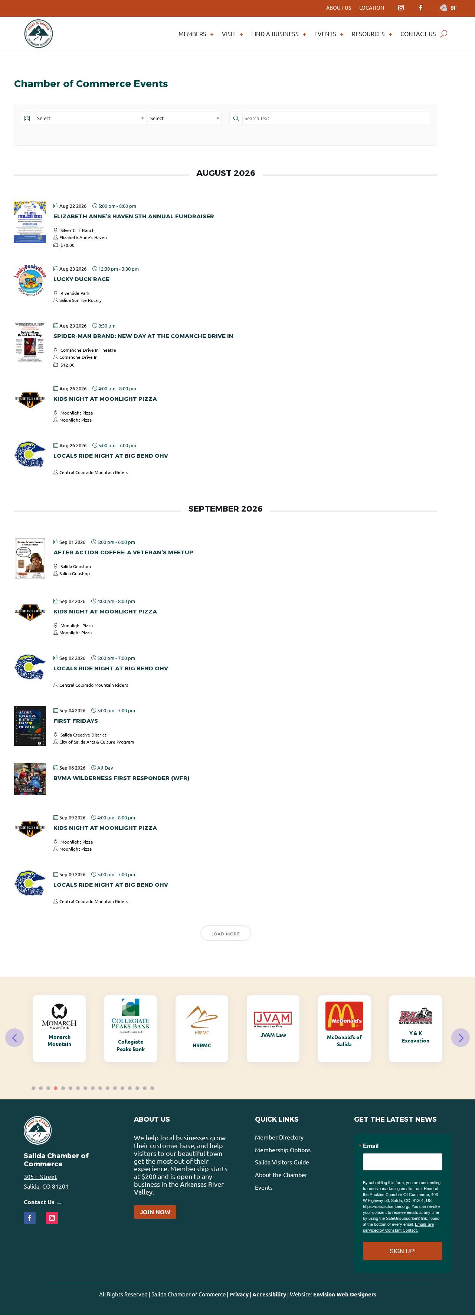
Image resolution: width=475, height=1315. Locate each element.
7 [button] (78, 1088)
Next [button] (460, 1037)
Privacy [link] (239, 1294)
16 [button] (145, 1088)
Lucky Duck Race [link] (81, 279)
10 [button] (100, 1088)
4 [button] (56, 1088)
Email (371, 1146)
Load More (226, 934)
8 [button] (85, 1088)
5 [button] (63, 1088)
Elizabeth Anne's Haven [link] (83, 237)
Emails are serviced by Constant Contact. (398, 1227)
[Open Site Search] (443, 33)
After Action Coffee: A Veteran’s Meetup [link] (123, 552)
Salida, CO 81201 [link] (46, 1186)
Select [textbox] (43, 118)
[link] (400, 7)
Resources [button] (368, 33)
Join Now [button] (155, 1212)
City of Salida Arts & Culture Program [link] (96, 742)
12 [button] (115, 1088)
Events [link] (325, 33)
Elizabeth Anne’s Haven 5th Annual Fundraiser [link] (133, 216)
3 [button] (48, 1088)
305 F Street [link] (40, 1176)
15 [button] (137, 1088)
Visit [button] (229, 33)
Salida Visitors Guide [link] (282, 1162)
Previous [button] (14, 1037)
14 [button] (130, 1088)
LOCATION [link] (371, 8)
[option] (59, 1028)
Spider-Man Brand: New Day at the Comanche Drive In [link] (143, 335)
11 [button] (107, 1088)
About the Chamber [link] (281, 1174)
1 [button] (33, 1088)
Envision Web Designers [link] (344, 1294)
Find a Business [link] (275, 33)
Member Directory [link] (279, 1137)
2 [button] (41, 1088)
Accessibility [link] (269, 1294)
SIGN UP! (403, 1251)
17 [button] (152, 1088)
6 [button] (70, 1088)
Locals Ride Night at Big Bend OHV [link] (110, 455)
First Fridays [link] (75, 720)
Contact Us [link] (418, 33)
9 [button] (93, 1088)
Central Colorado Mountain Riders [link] (93, 472)
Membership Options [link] (283, 1149)
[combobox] (89, 118)
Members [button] (192, 33)
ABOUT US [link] (338, 8)
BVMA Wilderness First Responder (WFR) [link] (121, 777)
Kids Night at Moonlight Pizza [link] (105, 398)
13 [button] (122, 1088)
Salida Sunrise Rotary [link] (80, 300)
